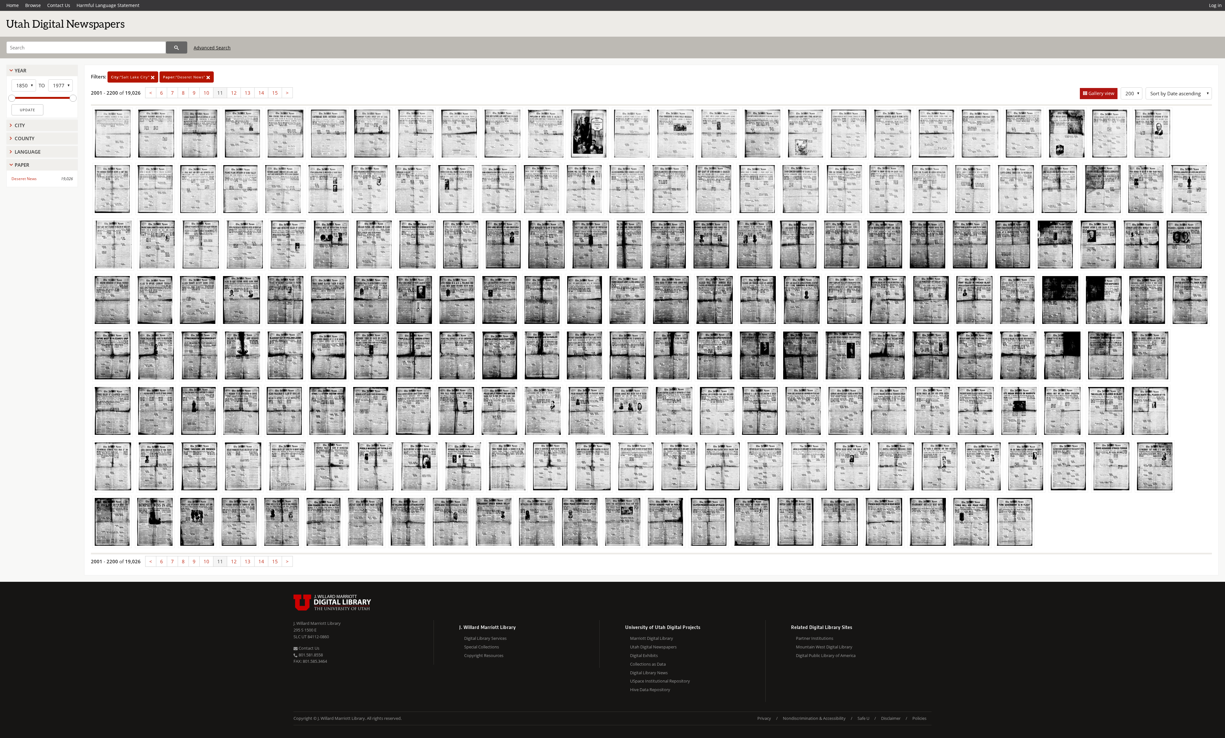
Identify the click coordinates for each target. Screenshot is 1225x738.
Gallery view (1100, 93)
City (20, 125)
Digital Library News (649, 673)
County (24, 138)
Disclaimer (891, 718)
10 (206, 93)
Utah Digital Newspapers (653, 647)
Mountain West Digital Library (824, 647)
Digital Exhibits (644, 655)
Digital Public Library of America (826, 655)
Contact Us (58, 5)
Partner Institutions (814, 638)
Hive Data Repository (650, 689)
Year (20, 70)
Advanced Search (212, 48)
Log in (1215, 5)
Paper (22, 165)
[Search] (176, 47)
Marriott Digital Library (651, 638)
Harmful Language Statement (108, 5)
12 (234, 93)
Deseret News (24, 178)
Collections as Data (648, 664)
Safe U (863, 718)
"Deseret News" (184, 77)
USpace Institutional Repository (660, 681)
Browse (33, 5)
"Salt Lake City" (131, 77)
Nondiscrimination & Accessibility (814, 718)
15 (275, 93)
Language (28, 152)
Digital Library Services (485, 638)
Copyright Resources (483, 655)
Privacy (764, 718)
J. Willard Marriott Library (317, 623)
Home (12, 5)
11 (220, 93)
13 (247, 93)
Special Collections (481, 647)
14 (261, 93)
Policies (919, 718)
